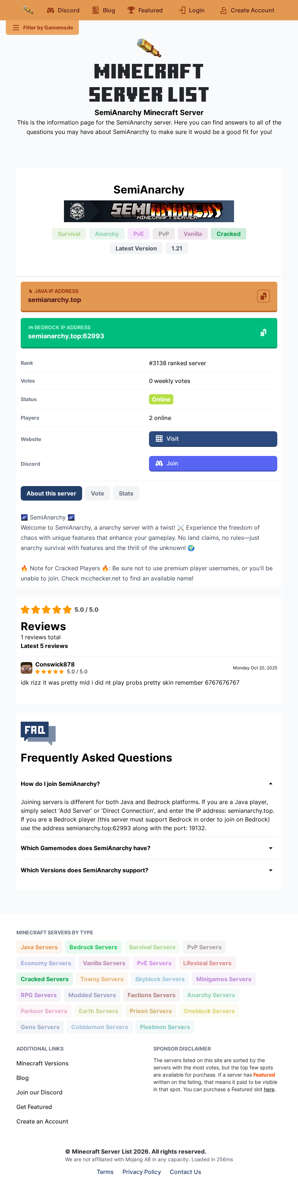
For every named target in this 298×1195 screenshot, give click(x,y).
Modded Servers (92, 995)
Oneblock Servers (209, 1011)
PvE (138, 233)
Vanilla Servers (103, 963)
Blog (22, 1077)
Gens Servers (40, 1027)
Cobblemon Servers (99, 1027)
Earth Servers (98, 1011)
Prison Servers (150, 1011)
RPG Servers (38, 995)
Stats (126, 493)
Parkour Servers (43, 1011)
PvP (163, 233)
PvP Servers (204, 947)
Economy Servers (45, 963)
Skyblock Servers (160, 979)
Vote (97, 493)
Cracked (229, 233)
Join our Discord (39, 1092)
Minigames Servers (223, 979)
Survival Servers (152, 947)
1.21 (177, 248)
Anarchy (107, 233)
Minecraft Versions (42, 1063)
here (269, 1089)
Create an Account (42, 1121)
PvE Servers (154, 963)
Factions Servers (151, 995)
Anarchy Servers (211, 995)
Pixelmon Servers (165, 1027)
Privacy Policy (141, 1171)
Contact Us (185, 1171)
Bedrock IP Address (62, 327)
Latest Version (136, 248)
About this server (51, 493)
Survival (69, 233)
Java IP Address (56, 291)
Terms (105, 1171)
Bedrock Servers (93, 947)
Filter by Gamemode (48, 27)
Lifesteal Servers (207, 963)
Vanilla (193, 233)
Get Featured (34, 1106)
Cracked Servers (44, 979)
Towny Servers (102, 979)
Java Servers (39, 947)
